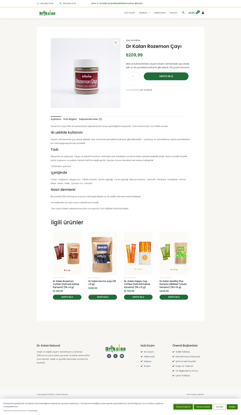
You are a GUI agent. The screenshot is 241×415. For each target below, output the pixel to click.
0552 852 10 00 (46, 3)
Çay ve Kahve (133, 40)
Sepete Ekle (166, 76)
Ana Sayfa (129, 12)
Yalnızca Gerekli (203, 407)
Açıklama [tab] (56, 119)
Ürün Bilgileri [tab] (70, 119)
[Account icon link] (203, 12)
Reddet (232, 407)
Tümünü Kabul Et (183, 407)
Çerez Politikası (148, 403)
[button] (148, 13)
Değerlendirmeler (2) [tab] (90, 119)
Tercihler (219, 407)
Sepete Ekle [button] (67, 297)
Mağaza (143, 12)
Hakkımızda (160, 12)
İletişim (173, 12)
